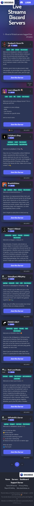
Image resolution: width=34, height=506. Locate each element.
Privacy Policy (23, 485)
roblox (11, 376)
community (8, 235)
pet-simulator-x (27, 376)
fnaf (26, 328)
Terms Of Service (11, 485)
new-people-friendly (12, 144)
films (15, 190)
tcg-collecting (23, 144)
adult (8, 49)
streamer (26, 235)
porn (11, 96)
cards (16, 142)
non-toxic (18, 424)
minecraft (11, 283)
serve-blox (17, 378)
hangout (12, 424)
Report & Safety (10, 488)
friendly (20, 235)
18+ (14, 96)
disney (20, 190)
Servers (15, 479)
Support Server (17, 482)
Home (7, 479)
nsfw (6, 96)
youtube (10, 190)
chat (17, 283)
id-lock (17, 49)
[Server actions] (30, 44)
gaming (5, 283)
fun (5, 190)
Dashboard (24, 479)
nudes (18, 96)
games (14, 235)
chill (13, 49)
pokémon (10, 142)
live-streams (24, 49)
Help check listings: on (23, 488)
